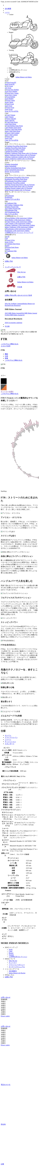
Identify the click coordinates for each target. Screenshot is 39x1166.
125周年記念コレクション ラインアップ (19, 232)
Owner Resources (15, 305)
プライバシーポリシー (17, 965)
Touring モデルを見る (12, 199)
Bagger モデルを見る (12, 171)
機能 (6, 354)
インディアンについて (13, 267)
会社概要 (8, 8)
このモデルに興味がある (9, 344)
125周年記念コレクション (18, 957)
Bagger (11, 953)
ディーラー (13, 962)
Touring (11, 955)
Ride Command (18, 303)
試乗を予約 (9, 261)
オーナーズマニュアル (17, 967)
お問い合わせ (17, 295)
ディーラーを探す (7, 391)
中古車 (7, 326)
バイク (7, 12)
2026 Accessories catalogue (13, 322)
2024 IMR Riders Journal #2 (15, 315)
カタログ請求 (27, 295)
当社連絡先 (13, 971)
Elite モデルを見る (11, 214)
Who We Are (9, 303)
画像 (6, 358)
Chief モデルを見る (11, 140)
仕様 (6, 356)
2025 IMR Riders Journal (13, 313)
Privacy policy (5, 1016)
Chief (10, 951)
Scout (10, 949)
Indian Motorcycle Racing (17, 973)
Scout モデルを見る (11, 111)
